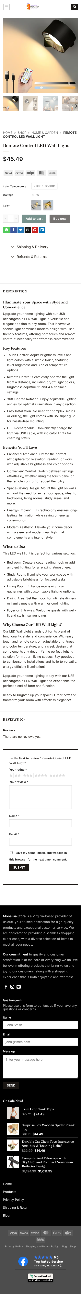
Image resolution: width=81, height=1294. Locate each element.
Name (14, 816)
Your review (18, 781)
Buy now (59, 218)
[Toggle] (13, 247)
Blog (64, 1246)
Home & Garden (44, 133)
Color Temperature (14, 186)
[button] (6, 7)
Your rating (18, 769)
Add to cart (34, 218)
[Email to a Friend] (28, 230)
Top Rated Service (48, 1262)
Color (6, 205)
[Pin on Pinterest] (35, 230)
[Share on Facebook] (13, 230)
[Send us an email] (19, 987)
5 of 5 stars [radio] (56, 775)
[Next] (71, 55)
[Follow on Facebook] (6, 987)
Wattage (8, 194)
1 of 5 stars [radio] (10, 775)
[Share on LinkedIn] (42, 230)
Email (14, 834)
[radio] (35, 195)
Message (9, 1051)
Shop (22, 133)
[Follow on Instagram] (12, 987)
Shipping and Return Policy (42, 1246)
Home (7, 133)
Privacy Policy (14, 1246)
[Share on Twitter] (20, 230)
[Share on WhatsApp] (6, 230)
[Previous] (9, 55)
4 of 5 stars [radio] (40, 775)
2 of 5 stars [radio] (17, 775)
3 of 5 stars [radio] (27, 775)
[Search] (74, 7)
